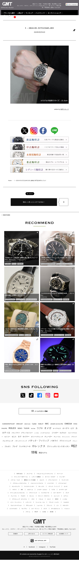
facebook (32, 547)
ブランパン (49, 505)
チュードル (57, 436)
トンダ (21, 335)
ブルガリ (8, 446)
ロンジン (32, 496)
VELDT (36, 511)
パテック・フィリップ (38, 440)
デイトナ (74, 436)
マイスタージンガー (29, 486)
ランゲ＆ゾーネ (25, 446)
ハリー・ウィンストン (15, 502)
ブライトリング (65, 441)
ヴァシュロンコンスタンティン (64, 263)
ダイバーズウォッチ (37, 436)
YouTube (33, 428)
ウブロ (40, 428)
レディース (28, 502)
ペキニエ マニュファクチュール (45, 473)
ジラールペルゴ (62, 483)
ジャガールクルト (45, 432)
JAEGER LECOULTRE (56, 424)
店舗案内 (15, 533)
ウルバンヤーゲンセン (16, 505)
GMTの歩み (20, 473)
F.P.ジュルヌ (29, 505)
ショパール (39, 505)
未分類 (51, 511)
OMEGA (8, 263)
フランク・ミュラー (54, 502)
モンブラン (24, 508)
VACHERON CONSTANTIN (48, 263)
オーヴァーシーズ (25, 370)
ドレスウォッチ (20, 299)
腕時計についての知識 (29, 480)
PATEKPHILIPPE (10, 299)
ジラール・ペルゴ (59, 335)
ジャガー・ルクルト (59, 433)
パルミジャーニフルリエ (37, 483)
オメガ (14, 263)
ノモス (32, 499)
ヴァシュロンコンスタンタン (58, 446)
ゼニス (14, 436)
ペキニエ (41, 499)
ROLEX (56, 370)
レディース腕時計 (36, 476)
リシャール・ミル (40, 502)
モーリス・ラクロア (50, 476)
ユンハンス (56, 496)
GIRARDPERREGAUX (47, 335)
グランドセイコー (27, 433)
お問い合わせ (31, 533)
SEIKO (19, 428)
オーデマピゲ (57, 428)
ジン (57, 505)
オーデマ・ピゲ (58, 299)
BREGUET (19, 424)
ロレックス (38, 446)
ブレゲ (14, 446)
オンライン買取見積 (47, 533)
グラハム (28, 511)
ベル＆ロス (66, 502)
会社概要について (63, 533)
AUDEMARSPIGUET (47, 299)
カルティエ (30, 489)
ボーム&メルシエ (55, 508)
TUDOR (26, 428)
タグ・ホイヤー (23, 436)
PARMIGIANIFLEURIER (11, 335)
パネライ (54, 441)
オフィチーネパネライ (65, 370)
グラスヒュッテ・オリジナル (19, 499)
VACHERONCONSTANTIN (12, 370)
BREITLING (27, 424)
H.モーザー (66, 505)
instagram (42, 547)
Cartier (34, 424)
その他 (44, 511)
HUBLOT (40, 424)
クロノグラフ (16, 433)
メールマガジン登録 (41, 411)
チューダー (48, 436)
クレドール (29, 473)
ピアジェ (66, 496)
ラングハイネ (65, 480)
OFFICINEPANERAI (46, 370)
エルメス (42, 480)
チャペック (60, 473)
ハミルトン (67, 508)
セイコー (7, 436)
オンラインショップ (54, 13)
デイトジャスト (66, 436)
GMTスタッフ (64, 109)
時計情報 (21, 263)
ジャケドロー (50, 483)
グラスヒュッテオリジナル (19, 483)
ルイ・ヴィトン (35, 508)
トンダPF (28, 335)
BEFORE (6, 215)
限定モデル (43, 453)
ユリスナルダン (13, 508)
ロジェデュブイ (16, 486)
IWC (47, 424)
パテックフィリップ (31, 299)
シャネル (36, 432)
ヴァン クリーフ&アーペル (21, 476)
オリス (45, 508)
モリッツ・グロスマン (44, 496)
